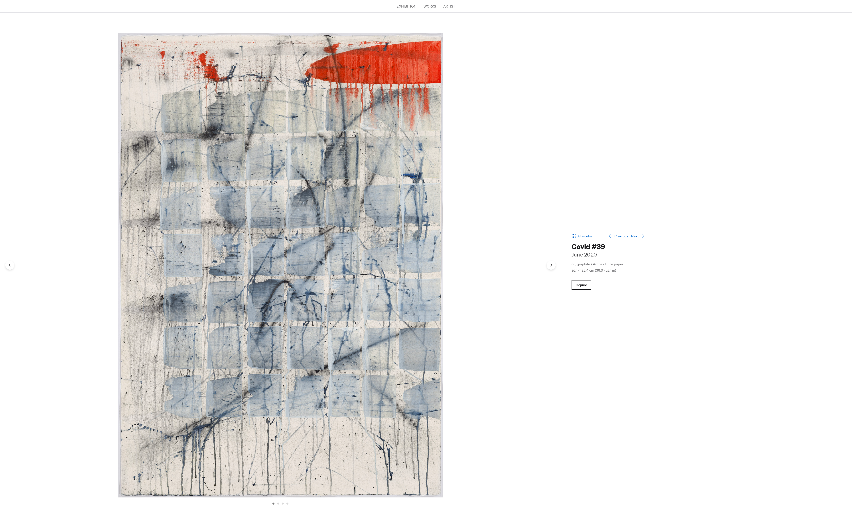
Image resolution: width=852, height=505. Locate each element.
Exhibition (406, 6)
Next (635, 236)
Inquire (581, 285)
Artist (449, 6)
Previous (619, 236)
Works (430, 6)
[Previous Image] (9, 265)
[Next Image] (551, 265)
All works (584, 236)
